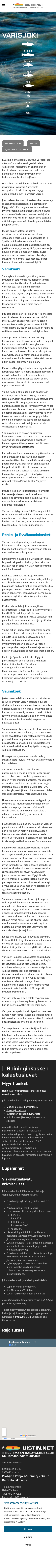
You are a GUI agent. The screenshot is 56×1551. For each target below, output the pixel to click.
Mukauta (28, 1537)
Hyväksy (28, 1529)
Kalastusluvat (13, 143)
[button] (3, 6)
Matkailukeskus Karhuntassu (22, 1106)
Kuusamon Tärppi (16, 1113)
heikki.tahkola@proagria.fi (16, 1497)
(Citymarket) (33, 1113)
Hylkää (28, 1544)
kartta (33, 143)
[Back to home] (28, 6)
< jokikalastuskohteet (17, 149)
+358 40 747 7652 (11, 1493)
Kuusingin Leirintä (16, 1110)
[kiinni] (52, 1502)
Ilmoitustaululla (23, 1316)
